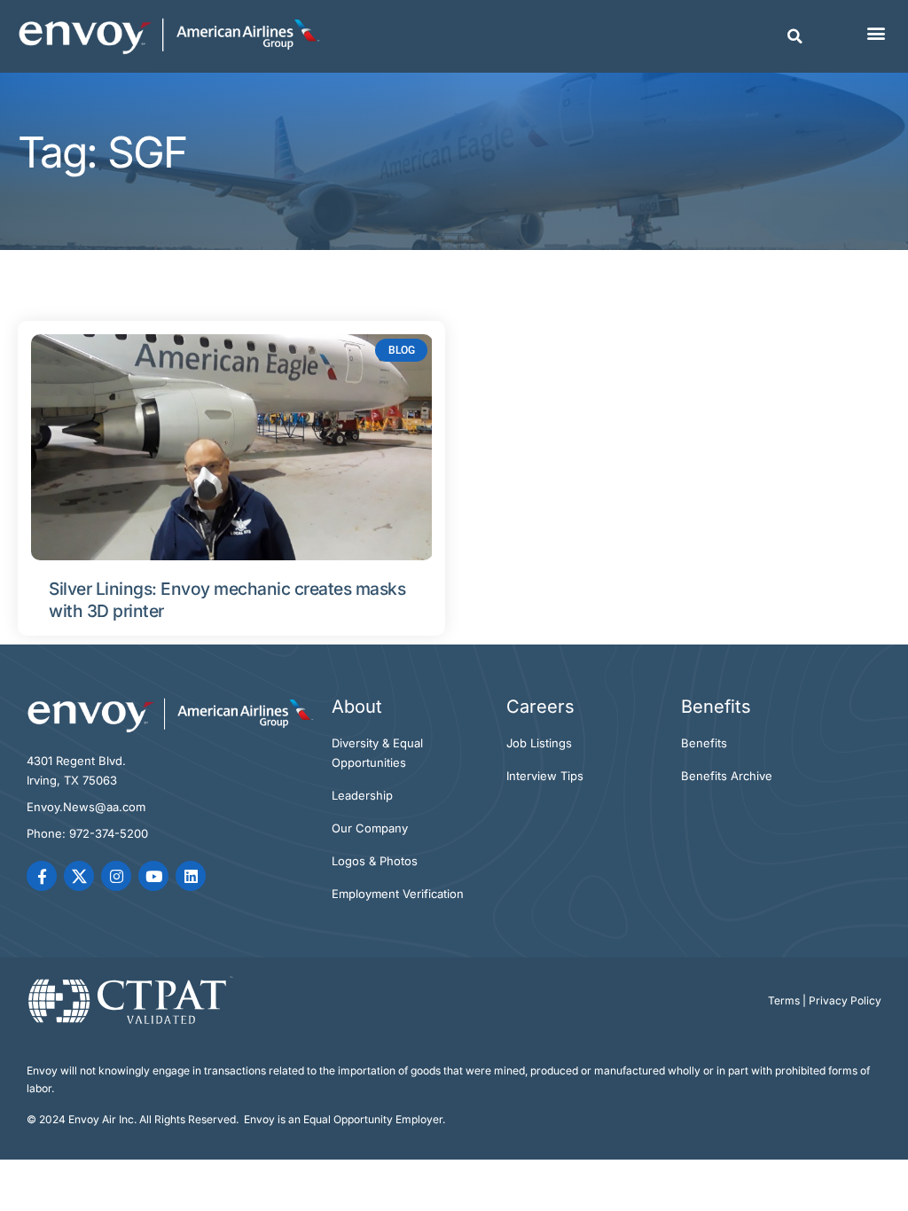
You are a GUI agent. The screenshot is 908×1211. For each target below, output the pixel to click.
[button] (795, 36)
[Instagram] (116, 876)
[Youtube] (153, 876)
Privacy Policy (845, 1000)
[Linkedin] (191, 876)
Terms (784, 1000)
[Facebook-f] (42, 876)
